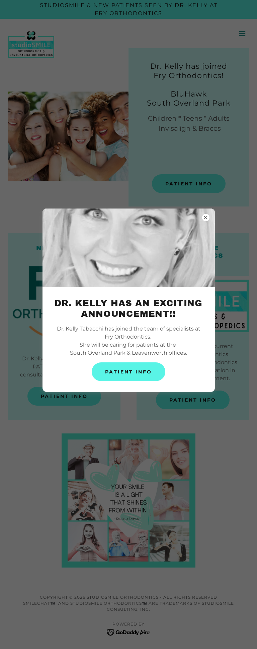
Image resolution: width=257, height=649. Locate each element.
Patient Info (128, 372)
